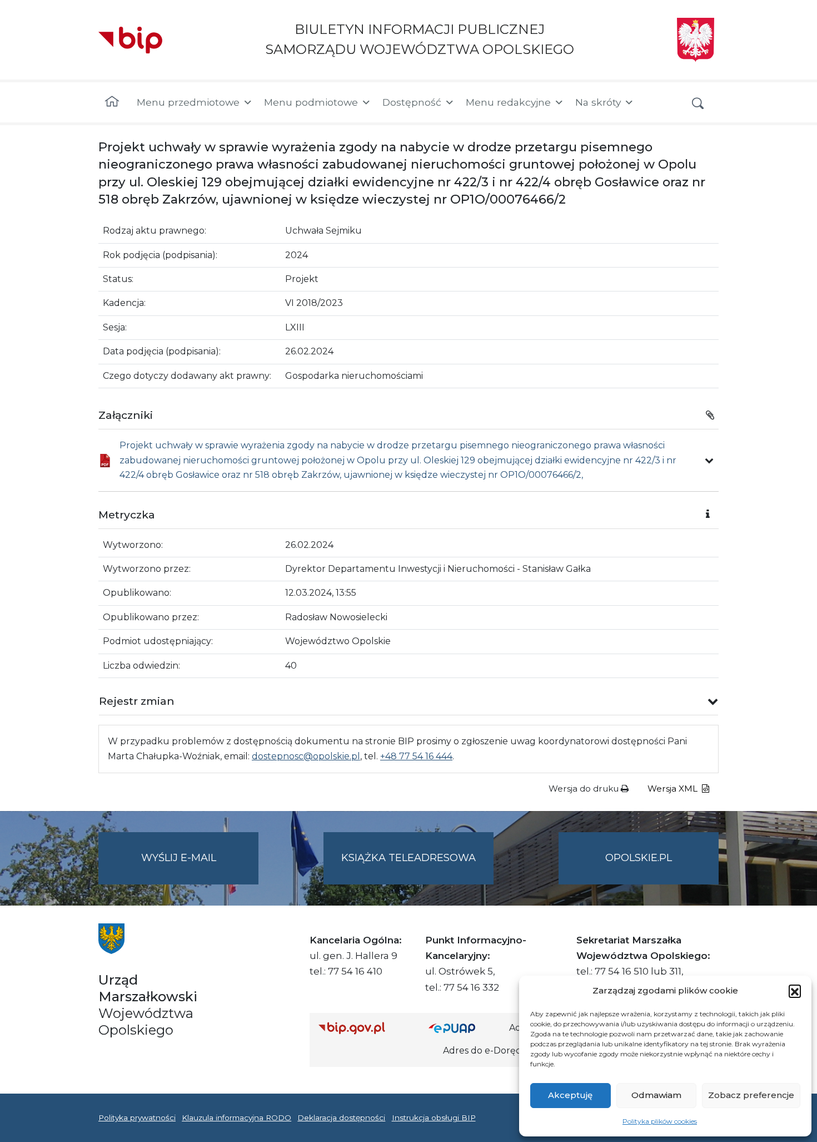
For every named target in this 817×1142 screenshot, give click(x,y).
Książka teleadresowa (408, 858)
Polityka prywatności (137, 1117)
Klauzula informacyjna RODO (236, 1117)
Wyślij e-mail (199, 867)
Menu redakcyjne (508, 102)
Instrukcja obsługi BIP (434, 1117)
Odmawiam (656, 1095)
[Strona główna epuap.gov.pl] (465, 1028)
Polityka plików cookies (659, 1121)
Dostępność (411, 102)
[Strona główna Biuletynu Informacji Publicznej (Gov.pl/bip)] (365, 1028)
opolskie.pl (638, 858)
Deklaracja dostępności (341, 1117)
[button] (794, 990)
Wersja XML (673, 788)
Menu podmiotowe (311, 102)
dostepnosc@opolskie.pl (306, 756)
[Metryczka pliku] (709, 460)
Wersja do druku (585, 788)
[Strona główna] (111, 102)
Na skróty (598, 102)
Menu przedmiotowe (188, 102)
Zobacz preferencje (751, 1095)
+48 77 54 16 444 (416, 756)
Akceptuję (570, 1095)
